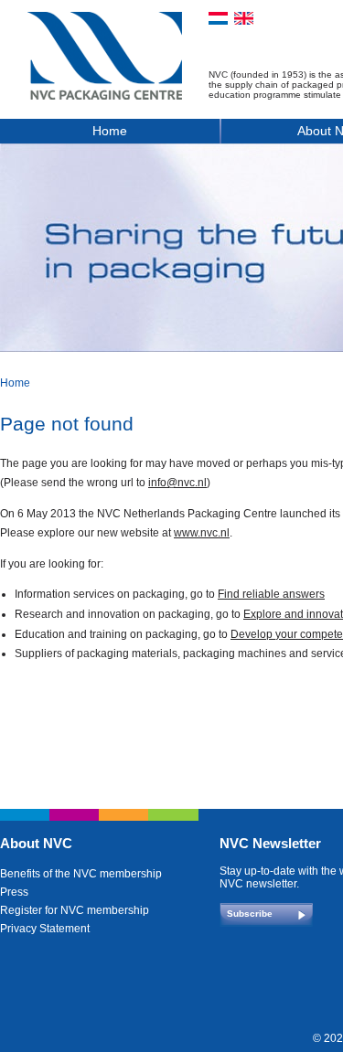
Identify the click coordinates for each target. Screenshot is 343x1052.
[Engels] (243, 18)
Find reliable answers (271, 594)
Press (14, 892)
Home (109, 130)
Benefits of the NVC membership (81, 873)
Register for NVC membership (74, 910)
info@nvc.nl (177, 482)
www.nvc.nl (202, 532)
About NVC (36, 843)
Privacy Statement (45, 928)
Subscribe (250, 914)
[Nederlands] (218, 18)
